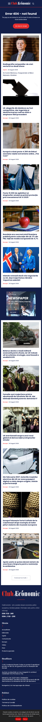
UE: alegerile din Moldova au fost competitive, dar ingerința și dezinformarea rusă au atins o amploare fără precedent (18, 111)
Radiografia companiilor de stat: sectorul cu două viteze (18, 65)
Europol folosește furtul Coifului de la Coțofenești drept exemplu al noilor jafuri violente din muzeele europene (20, 522)
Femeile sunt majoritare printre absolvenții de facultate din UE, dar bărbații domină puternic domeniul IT (20, 396)
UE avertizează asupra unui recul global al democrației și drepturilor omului (19, 437)
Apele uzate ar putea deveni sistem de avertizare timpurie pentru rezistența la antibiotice (21, 564)
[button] (33, 3)
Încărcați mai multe (20, 578)
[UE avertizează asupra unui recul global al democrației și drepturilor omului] (21, 420)
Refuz (25, 719)
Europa (5, 118)
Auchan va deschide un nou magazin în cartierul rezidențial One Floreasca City (19, 673)
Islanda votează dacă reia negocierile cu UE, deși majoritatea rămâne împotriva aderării (20, 277)
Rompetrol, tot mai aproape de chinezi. (16, 685)
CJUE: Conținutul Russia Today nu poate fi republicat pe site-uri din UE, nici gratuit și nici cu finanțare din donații (20, 666)
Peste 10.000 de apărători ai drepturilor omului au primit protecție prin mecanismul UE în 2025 (20, 195)
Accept (18, 719)
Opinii (5, 70)
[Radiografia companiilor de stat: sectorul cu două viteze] (21, 48)
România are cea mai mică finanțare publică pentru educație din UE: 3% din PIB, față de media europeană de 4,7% (20, 236)
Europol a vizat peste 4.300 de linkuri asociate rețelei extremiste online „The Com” (21, 153)
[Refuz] (40, 716)
